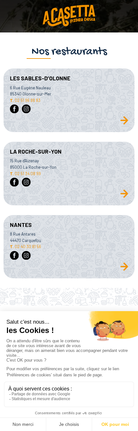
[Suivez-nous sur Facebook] (14, 109)
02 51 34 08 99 (25, 173)
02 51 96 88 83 (25, 100)
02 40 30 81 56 (25, 246)
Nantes (21, 224)
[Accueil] (69, 16)
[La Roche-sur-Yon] (124, 196)
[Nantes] (124, 269)
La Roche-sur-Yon (36, 151)
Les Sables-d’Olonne (40, 78)
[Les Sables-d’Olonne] (124, 123)
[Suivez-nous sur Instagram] (26, 109)
